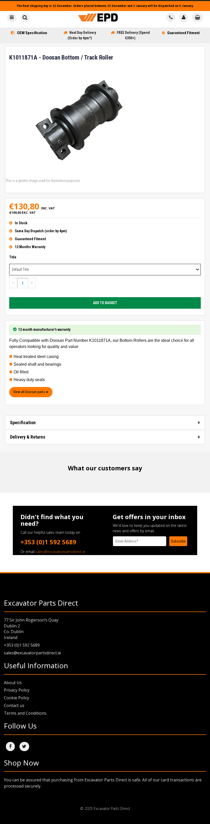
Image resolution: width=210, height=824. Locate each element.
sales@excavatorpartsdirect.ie (60, 551)
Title (12, 257)
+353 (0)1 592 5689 (48, 542)
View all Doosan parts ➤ (31, 392)
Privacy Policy (16, 690)
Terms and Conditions (25, 713)
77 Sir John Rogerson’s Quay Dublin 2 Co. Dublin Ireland (31, 629)
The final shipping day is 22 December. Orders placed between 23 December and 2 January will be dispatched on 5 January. (105, 6)
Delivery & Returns (27, 437)
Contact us (14, 705)
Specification (23, 422)
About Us (13, 682)
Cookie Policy (16, 698)
